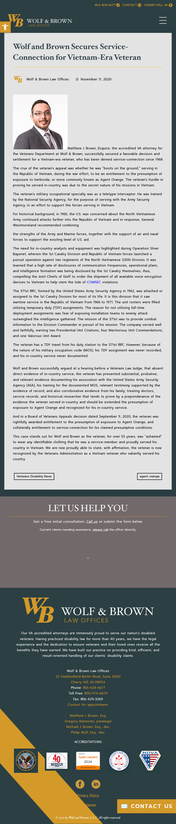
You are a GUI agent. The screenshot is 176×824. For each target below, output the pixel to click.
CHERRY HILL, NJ (156, 5)
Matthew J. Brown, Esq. (88, 715)
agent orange (149, 476)
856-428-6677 (105, 5)
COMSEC (94, 282)
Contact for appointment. (88, 704)
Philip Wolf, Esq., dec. (88, 732)
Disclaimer (88, 805)
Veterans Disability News (34, 476)
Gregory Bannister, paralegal (88, 721)
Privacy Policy (88, 795)
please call (100, 529)
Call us (92, 521)
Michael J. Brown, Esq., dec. (88, 726)
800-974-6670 (96, 693)
